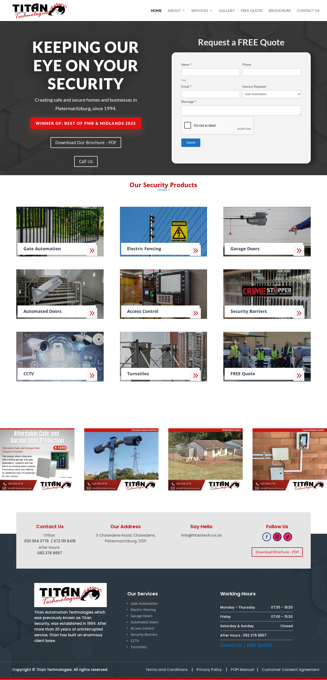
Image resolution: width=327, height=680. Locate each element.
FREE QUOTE (252, 11)
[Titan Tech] (121, 489)
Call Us (86, 161)
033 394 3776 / (39, 541)
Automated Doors (145, 622)
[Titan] (37, 489)
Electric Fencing (143, 609)
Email (186, 86)
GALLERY (227, 11)
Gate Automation (144, 603)
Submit (190, 142)
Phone (246, 64)
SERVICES (199, 11)
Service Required (254, 86)
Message (188, 101)
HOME (156, 11)
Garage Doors (141, 616)
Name (186, 64)
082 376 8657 (254, 635)
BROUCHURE (280, 11)
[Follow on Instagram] (277, 537)
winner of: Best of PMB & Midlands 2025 (86, 123)
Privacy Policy (209, 669)
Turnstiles (139, 647)
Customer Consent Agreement (291, 669)
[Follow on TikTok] (287, 537)
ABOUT (174, 11)
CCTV (135, 640)
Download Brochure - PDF (277, 551)
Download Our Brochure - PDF (85, 142)
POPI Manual (242, 669)
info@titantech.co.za (201, 535)
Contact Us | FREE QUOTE (246, 645)
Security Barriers (144, 634)
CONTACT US (308, 11)
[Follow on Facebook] (266, 537)
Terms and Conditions (167, 669)
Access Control (142, 628)
